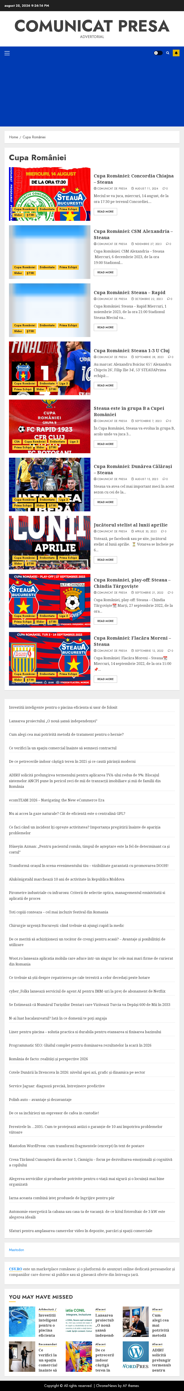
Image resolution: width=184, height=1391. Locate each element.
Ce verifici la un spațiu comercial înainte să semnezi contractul (62, 748)
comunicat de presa (112, 189)
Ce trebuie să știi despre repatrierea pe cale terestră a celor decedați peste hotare (79, 977)
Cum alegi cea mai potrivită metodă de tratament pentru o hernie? (66, 734)
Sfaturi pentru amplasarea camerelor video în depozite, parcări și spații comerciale (80, 1230)
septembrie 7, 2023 (148, 421)
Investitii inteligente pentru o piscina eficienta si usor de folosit (63, 707)
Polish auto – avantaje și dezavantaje (40, 1099)
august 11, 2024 (146, 189)
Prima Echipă (68, 209)
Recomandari (48, 1344)
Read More (105, 212)
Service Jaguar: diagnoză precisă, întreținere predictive (57, 1085)
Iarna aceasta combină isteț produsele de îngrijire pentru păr (62, 1197)
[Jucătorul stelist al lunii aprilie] (49, 542)
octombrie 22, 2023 (149, 299)
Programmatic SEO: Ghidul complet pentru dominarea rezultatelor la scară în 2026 (80, 1045)
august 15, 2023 (146, 479)
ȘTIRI (30, 215)
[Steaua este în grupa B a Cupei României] (49, 426)
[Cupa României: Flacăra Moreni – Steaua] (49, 659)
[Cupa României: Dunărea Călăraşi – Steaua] (49, 484)
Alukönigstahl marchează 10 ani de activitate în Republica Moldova (66, 879)
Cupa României (24, 209)
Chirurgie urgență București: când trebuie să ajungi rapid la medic (66, 925)
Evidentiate (47, 209)
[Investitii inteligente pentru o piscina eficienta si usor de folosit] (22, 1322)
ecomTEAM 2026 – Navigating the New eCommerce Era (56, 800)
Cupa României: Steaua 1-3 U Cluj (132, 351)
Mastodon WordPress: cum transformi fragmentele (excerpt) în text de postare (76, 1145)
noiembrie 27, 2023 (148, 244)
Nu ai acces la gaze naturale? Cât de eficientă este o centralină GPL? (67, 813)
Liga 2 (63, 383)
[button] (7, 53)
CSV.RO (15, 1269)
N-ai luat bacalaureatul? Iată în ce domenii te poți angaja (58, 1018)
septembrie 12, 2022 (149, 651)
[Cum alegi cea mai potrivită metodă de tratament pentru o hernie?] (136, 1322)
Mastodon (16, 1249)
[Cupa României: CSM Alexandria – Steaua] (49, 252)
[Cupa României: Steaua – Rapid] (49, 310)
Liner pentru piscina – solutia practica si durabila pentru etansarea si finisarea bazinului (85, 1031)
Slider (18, 215)
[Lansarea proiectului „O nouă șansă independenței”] (79, 1322)
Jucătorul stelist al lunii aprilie (131, 525)
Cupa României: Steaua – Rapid (129, 292)
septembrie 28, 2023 (149, 357)
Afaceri (100, 1309)
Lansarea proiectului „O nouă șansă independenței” (53, 721)
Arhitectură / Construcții (55, 1309)
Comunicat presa (92, 26)
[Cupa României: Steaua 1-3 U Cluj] (49, 368)
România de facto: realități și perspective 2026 (48, 1058)
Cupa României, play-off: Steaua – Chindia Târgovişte (132, 583)
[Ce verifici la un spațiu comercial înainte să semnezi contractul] (22, 1356)
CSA (17, 442)
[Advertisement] (92, 93)
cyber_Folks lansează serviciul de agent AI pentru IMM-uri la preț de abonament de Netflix (87, 991)
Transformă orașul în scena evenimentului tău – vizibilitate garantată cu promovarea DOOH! (89, 865)
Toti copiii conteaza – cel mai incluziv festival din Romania (58, 912)
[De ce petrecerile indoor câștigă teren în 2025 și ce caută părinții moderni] (79, 1356)
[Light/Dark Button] (158, 53)
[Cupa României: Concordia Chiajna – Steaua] (49, 194)
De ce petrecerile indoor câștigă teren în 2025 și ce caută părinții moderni (72, 761)
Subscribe (176, 53)
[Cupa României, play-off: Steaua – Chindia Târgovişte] (49, 601)
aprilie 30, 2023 (146, 531)
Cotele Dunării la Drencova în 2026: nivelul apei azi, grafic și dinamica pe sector (77, 1072)
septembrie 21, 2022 (149, 593)
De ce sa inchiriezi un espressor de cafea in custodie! (54, 1113)
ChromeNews (106, 1385)
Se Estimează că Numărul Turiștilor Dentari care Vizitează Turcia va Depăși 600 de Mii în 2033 (89, 1004)
